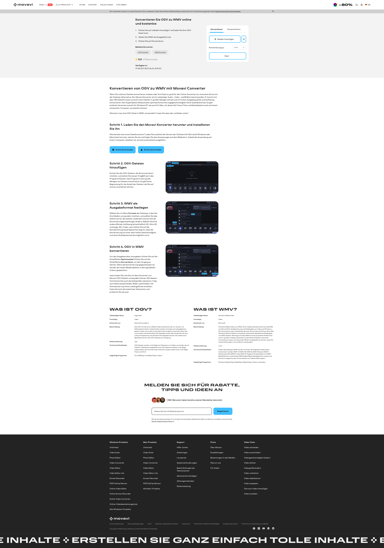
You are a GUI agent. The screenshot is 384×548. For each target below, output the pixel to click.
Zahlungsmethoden (185, 481)
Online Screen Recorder (120, 493)
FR (141, 68)
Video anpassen (251, 483)
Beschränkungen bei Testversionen (186, 469)
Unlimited (114, 447)
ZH (160, 68)
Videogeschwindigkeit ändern (257, 457)
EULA (150, 524)
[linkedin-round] (268, 528)
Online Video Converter (120, 499)
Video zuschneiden (252, 452)
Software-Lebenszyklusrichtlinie (167, 524)
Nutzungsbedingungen (136, 524)
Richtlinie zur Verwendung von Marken (255, 524)
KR (157, 68)
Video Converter (117, 462)
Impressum (186, 524)
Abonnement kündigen (187, 475)
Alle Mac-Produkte (151, 488)
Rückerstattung (184, 486)
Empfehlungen (216, 452)
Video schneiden (251, 447)
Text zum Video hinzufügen (256, 488)
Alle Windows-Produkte (120, 509)
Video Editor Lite (117, 473)
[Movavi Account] (361, 5)
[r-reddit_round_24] (273, 528)
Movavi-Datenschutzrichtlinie (162, 421)
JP (155, 68)
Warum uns (215, 462)
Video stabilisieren (252, 478)
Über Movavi (216, 447)
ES (146, 68)
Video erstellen (250, 493)
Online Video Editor (118, 488)
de (369, 4)
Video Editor (115, 468)
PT (148, 68)
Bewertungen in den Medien (222, 457)
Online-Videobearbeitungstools (123, 504)
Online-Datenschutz (117, 524)
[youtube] (263, 528)
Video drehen (250, 462)
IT (143, 68)
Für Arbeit (214, 468)
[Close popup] (273, 11)
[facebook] (254, 528)
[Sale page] (343, 5)
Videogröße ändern (252, 468)
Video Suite (115, 452)
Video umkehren (251, 473)
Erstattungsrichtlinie (230, 524)
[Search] (356, 5)
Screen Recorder (117, 478)
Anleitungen (182, 452)
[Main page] (23, 4)
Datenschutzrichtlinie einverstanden (228, 11)
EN (139, 68)
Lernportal (181, 457)
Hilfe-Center (182, 447)
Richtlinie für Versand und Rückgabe (206, 524)
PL (153, 68)
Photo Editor (115, 457)
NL (151, 68)
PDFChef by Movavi (118, 483)
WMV (236, 47)
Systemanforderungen (187, 462)
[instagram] (259, 528)
